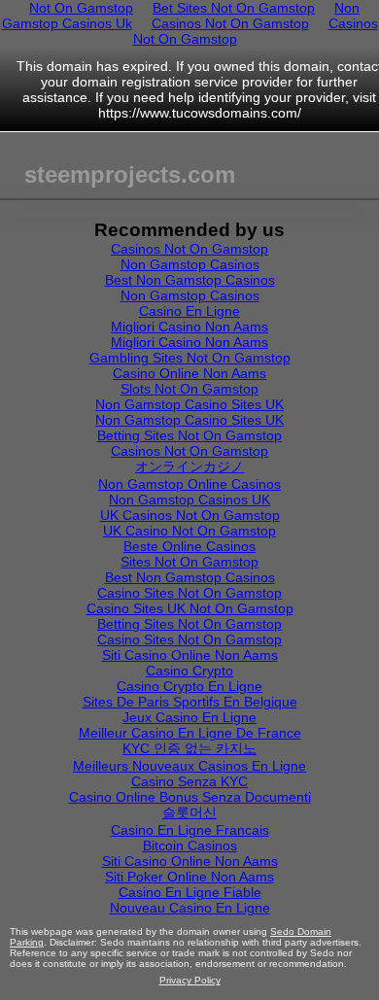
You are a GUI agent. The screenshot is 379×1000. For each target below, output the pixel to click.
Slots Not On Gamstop (189, 389)
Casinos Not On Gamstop (230, 23)
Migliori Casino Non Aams (189, 326)
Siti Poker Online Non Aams (189, 876)
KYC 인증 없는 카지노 (189, 748)
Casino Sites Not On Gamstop (189, 593)
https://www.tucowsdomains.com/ (199, 113)
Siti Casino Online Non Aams (190, 655)
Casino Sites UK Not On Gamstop (189, 608)
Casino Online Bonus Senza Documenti (190, 797)
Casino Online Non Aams (189, 373)
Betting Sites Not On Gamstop (189, 435)
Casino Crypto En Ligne (189, 686)
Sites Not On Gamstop (189, 561)
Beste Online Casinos (189, 546)
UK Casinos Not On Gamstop (190, 515)
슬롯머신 (189, 812)
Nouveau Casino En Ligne (190, 907)
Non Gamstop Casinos (190, 264)
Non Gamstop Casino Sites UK (189, 404)
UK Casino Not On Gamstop (189, 530)
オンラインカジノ (189, 466)
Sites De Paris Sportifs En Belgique (190, 701)
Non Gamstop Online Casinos (189, 484)
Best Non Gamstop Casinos (190, 280)
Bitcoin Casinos (190, 845)
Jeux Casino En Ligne (189, 717)
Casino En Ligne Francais (190, 830)
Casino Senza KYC (189, 781)
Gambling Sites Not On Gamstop (190, 357)
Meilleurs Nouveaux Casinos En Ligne (189, 766)
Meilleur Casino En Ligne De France (190, 733)
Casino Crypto (189, 670)
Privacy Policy (190, 980)
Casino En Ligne (189, 311)
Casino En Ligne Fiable (190, 892)
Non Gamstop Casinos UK (189, 499)
